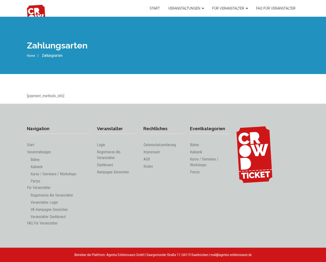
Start (155, 8)
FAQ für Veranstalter (275, 8)
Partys (35, 181)
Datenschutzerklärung (159, 145)
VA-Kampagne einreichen (49, 209)
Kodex (148, 166)
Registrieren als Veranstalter (52, 195)
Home (31, 56)
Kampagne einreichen (113, 172)
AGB (146, 159)
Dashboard (105, 165)
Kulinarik (37, 167)
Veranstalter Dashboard (48, 216)
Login (101, 145)
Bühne (35, 159)
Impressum (151, 152)
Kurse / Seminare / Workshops (53, 174)
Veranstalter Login (44, 202)
